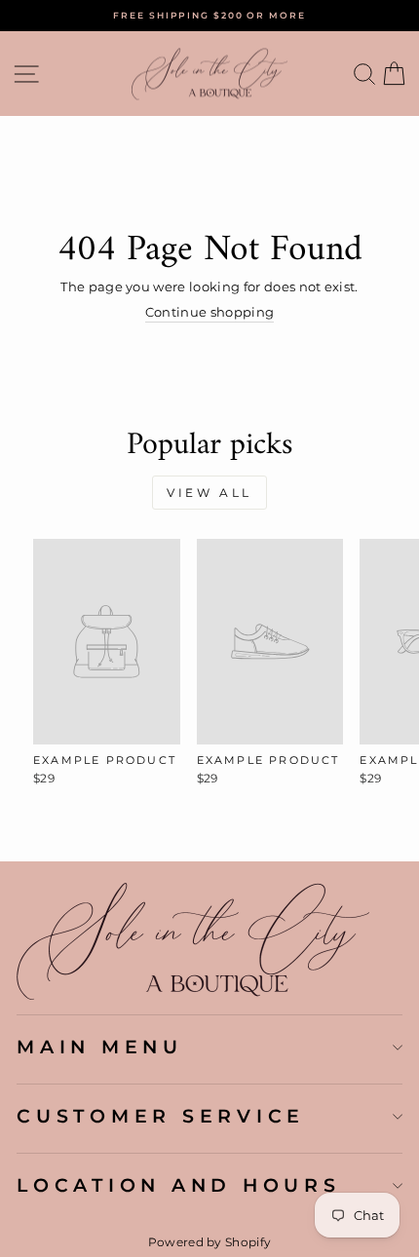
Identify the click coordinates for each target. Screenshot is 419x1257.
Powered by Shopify (210, 1242)
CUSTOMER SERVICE (161, 1115)
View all (209, 492)
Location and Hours (179, 1185)
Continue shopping (209, 312)
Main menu (100, 1046)
